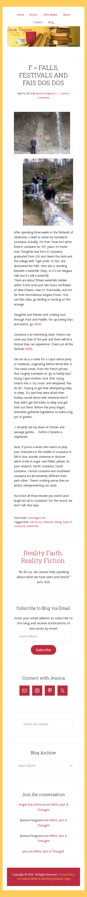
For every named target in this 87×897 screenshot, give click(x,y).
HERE (37, 324)
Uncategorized (36, 517)
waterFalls (32, 526)
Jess (25, 851)
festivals (48, 522)
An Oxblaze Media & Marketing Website (40, 878)
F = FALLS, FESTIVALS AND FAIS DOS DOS (43, 75)
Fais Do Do (36, 522)
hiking (57, 522)
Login (67, 878)
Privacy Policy (67, 874)
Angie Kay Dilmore (32, 804)
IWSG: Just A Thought (49, 851)
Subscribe (43, 650)
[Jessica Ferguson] (43, 29)
